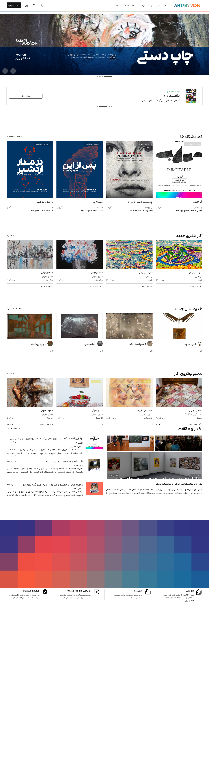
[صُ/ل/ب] (179, 197)
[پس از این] (79, 197)
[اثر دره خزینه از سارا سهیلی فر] (179, 255)
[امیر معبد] (179, 326)
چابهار (149, 276)
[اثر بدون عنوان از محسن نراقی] (79, 255)
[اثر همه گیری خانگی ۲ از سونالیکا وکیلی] (179, 392)
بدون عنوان (97, 276)
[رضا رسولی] (79, 326)
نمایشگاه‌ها (130, 5)
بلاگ (118, 5)
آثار (165, 5)
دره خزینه (197, 276)
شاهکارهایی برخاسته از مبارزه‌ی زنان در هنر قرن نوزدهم (53, 484)
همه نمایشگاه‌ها (15, 136)
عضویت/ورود (14, 5)
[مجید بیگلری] (30, 326)
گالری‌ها (143, 5)
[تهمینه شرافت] (129, 326)
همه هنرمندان (15, 308)
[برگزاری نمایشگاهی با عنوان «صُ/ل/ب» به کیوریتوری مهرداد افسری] (94, 446)
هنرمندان (155, 5)
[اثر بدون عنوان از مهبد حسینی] (30, 392)
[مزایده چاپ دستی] (104, 74)
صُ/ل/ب (197, 202)
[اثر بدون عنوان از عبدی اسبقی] (79, 392)
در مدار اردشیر (45, 202)
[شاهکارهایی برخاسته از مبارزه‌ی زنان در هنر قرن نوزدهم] (94, 492)
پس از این (97, 202)
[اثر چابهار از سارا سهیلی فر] (129, 255)
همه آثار (11, 235)
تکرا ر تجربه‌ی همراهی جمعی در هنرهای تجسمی (178, 483)
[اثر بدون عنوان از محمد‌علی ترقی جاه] (129, 392)
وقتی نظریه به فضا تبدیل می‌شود (64, 461)
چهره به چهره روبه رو (140, 202)
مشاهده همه (14, 428)
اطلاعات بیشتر (25, 96)
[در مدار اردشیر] (30, 197)
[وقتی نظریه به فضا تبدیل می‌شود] (94, 469)
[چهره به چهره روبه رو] (129, 197)
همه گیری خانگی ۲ (193, 414)
